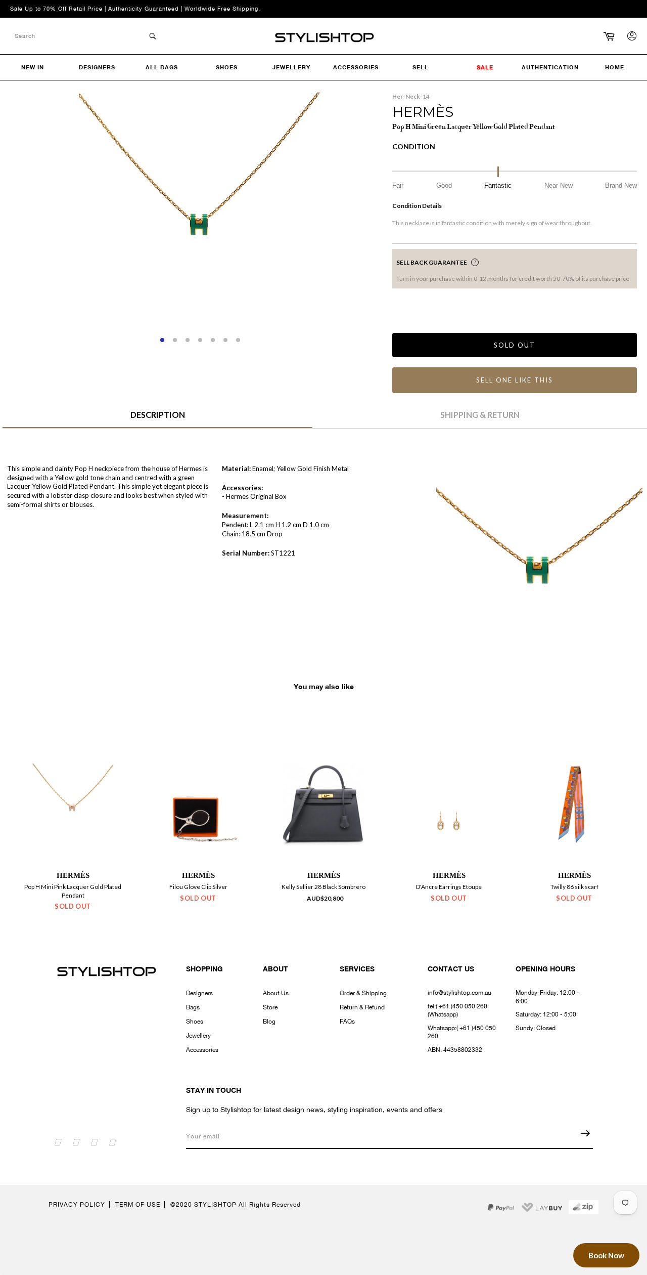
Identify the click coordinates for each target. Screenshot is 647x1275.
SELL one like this (514, 380)
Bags (193, 1007)
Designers (199, 993)
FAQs (347, 1021)
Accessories (202, 1049)
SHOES (227, 67)
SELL (420, 67)
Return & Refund (362, 1007)
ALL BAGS (162, 67)
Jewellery (198, 1035)
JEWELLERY (291, 67)
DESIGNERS (97, 67)
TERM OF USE (137, 1204)
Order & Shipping (363, 993)
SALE (485, 67)
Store (270, 1007)
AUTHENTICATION (550, 67)
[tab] (157, 418)
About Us (276, 993)
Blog (269, 1021)
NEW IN (32, 67)
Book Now (606, 1255)
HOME (614, 67)
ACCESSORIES (356, 67)
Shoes (194, 1021)
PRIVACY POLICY (77, 1204)
